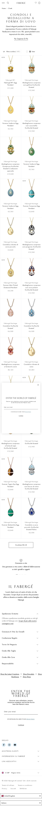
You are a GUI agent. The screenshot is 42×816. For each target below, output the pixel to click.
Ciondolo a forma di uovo (31, 365)
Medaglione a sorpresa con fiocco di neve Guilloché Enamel (31, 486)
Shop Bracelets (28, 674)
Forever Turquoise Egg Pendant (31, 207)
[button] (39, 3)
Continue (21, 725)
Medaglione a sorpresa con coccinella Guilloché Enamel (31, 125)
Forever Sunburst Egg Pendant (10, 124)
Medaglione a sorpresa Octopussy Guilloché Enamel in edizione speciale (10, 167)
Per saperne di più (21, 38)
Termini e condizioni (25, 785)
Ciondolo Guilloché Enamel (10, 327)
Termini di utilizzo (8, 785)
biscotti (13, 788)
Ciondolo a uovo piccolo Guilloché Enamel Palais (31, 527)
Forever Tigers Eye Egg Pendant (10, 485)
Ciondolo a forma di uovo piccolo (10, 245)
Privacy (4, 788)
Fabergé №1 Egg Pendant (10, 84)
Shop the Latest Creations (9, 674)
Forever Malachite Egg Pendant (10, 526)
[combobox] (21, 796)
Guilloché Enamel (31, 443)
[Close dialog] (38, 384)
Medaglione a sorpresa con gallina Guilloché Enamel (31, 85)
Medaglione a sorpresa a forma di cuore (10, 365)
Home (4, 8)
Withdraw (23, 788)
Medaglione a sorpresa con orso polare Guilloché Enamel (31, 287)
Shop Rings (27, 677)
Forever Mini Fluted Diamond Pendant (10, 286)
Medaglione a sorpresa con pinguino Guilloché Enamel (31, 246)
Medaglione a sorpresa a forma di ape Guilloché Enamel (10, 445)
